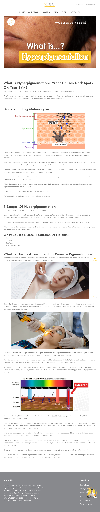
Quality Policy (85, 485)
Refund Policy (85, 500)
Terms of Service (86, 504)
